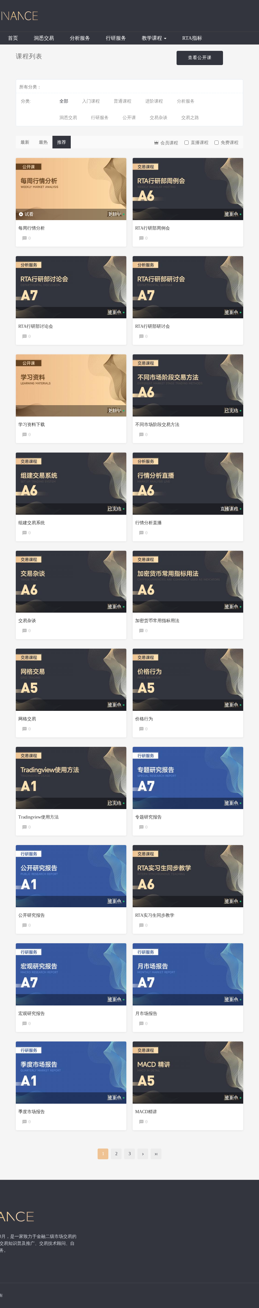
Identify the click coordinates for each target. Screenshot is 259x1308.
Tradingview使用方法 (38, 817)
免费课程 (229, 142)
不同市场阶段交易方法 (157, 424)
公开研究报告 (31, 915)
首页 (13, 38)
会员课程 (168, 143)
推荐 (61, 142)
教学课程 (152, 38)
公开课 (129, 117)
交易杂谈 (158, 117)
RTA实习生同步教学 (154, 915)
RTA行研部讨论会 (35, 326)
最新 (25, 142)
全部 (63, 101)
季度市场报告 (31, 1111)
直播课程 (199, 142)
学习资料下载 (31, 424)
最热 (43, 142)
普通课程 (122, 101)
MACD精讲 (146, 1111)
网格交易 (27, 719)
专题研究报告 (148, 817)
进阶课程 (154, 101)
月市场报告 (146, 1013)
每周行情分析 (31, 228)
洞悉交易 (44, 38)
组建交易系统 (31, 522)
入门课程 (91, 101)
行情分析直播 (148, 522)
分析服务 (80, 38)
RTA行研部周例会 (152, 228)
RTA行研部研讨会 (152, 326)
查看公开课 (200, 57)
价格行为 (144, 719)
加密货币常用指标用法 (157, 620)
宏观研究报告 (31, 1013)
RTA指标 (192, 38)
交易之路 (190, 117)
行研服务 (116, 38)
